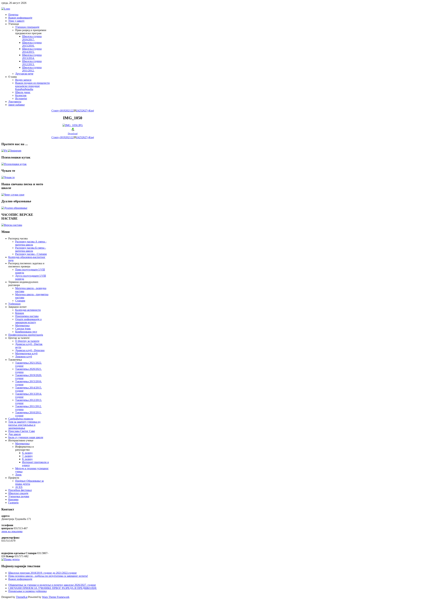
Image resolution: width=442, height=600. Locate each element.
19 (64, 110)
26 (83, 110)
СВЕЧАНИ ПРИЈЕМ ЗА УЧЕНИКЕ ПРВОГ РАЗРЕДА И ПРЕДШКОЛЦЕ (52, 588)
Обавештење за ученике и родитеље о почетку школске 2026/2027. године (52, 584)
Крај (91, 110)
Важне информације (20, 579)
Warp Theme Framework (55, 597)
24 (77, 110)
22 (72, 110)
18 (61, 110)
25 (80, 110)
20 (66, 110)
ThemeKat (21, 597)
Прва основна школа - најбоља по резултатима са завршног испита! (48, 575)
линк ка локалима (11, 531)
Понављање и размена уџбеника (27, 591)
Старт (54, 110)
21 (69, 110)
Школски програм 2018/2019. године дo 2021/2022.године (42, 572)
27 (86, 110)
